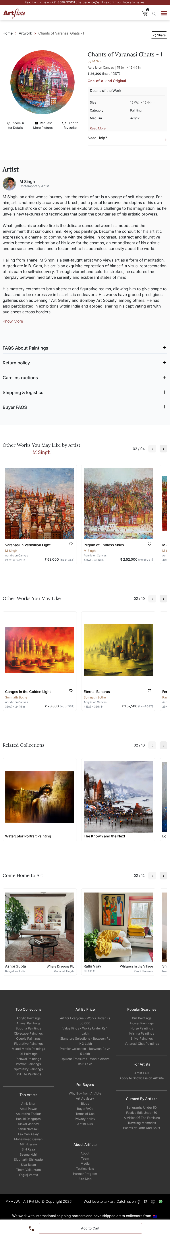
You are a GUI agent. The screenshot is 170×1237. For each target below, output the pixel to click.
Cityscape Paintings (28, 1033)
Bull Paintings (141, 1018)
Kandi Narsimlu (28, 1129)
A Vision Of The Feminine (142, 1118)
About (85, 1153)
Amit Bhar (28, 1103)
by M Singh (96, 61)
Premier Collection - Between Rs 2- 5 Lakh (85, 1051)
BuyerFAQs (85, 1108)
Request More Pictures (43, 125)
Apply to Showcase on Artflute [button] (142, 1078)
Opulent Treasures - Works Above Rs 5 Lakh (85, 1061)
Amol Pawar (28, 1108)
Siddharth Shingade (28, 1159)
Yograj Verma (28, 1175)
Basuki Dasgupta (28, 1119)
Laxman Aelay (28, 1134)
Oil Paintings (28, 1054)
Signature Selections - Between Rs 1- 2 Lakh (85, 1041)
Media (85, 1163)
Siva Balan (28, 1164)
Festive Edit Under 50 (141, 1112)
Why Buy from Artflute (85, 1093)
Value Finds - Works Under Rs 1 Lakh (85, 1030)
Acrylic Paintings (28, 1018)
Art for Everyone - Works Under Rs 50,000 (85, 1020)
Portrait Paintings (28, 1064)
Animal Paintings (28, 1023)
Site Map (85, 1179)
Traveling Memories (142, 1123)
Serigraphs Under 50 (142, 1107)
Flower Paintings (142, 1023)
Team (85, 1158)
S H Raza (28, 1149)
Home (8, 33)
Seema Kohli (28, 1154)
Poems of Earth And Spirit (141, 1128)
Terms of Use (85, 1114)
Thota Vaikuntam (28, 1170)
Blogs (85, 1103)
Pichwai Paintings (28, 1059)
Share (161, 35)
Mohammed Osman (28, 1139)
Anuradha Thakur (28, 1114)
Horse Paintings (141, 1028)
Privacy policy (85, 1119)
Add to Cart (90, 1228)
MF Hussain (28, 1144)
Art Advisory (85, 1098)
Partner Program (85, 1173)
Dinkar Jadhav (28, 1124)
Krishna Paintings (141, 1033)
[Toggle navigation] (164, 13)
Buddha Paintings (28, 1028)
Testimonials (85, 1168)
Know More (13, 321)
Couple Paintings (28, 1038)
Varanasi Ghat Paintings (142, 1043)
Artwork (25, 33)
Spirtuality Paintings (28, 1069)
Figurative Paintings (28, 1043)
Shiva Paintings (142, 1038)
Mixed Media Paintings (28, 1048)
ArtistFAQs (85, 1124)
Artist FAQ (141, 1073)
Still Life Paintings (28, 1074)
